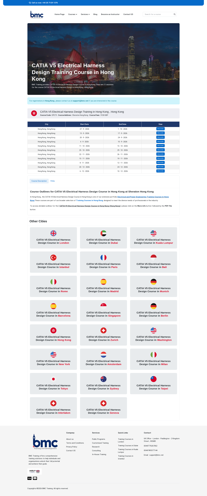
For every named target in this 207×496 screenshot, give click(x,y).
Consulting (96, 451)
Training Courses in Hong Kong (89, 200)
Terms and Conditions (75, 443)
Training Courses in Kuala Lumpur (128, 450)
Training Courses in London (125, 440)
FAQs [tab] (53, 181)
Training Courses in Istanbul (125, 457)
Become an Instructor (110, 14)
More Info (161, 128)
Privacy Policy (71, 447)
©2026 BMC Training (45, 488)
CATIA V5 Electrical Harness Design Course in (53, 241)
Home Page (59, 14)
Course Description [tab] (39, 181)
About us (70, 439)
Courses (71, 14)
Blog (95, 14)
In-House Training (99, 454)
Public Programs (98, 439)
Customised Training (100, 443)
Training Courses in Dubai (128, 446)
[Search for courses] (174, 14)
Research (96, 447)
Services (84, 14)
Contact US (128, 14)
